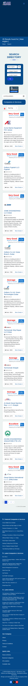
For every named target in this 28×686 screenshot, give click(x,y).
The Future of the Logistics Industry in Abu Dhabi (13, 625)
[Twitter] (14, 682)
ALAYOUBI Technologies (7, 575)
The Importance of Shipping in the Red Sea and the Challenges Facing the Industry (13, 594)
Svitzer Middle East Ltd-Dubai (8, 522)
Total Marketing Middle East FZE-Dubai (10, 548)
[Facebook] (11, 682)
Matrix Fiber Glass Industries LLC (9, 582)
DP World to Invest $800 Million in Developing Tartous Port (12, 607)
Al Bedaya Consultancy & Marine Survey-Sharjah (13, 535)
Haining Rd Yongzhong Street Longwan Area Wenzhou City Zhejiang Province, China (11, 564)
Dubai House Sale (6, 570)
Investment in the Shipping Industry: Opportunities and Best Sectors (13, 629)
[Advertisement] (14, 22)
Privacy (4, 640)
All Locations (5, 661)
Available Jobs (6, 664)
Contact (4, 646)
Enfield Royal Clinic (6, 585)
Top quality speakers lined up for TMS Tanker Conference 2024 (12, 611)
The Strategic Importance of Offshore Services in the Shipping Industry (13, 619)
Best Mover (4, 556)
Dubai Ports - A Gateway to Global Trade (11, 622)
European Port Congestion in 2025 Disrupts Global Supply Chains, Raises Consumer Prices (13, 603)
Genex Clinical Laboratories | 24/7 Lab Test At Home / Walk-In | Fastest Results (14, 579)
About (4, 637)
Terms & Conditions (7, 643)
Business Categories (7, 658)
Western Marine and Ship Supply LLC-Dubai (11, 525)
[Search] (10, 79)
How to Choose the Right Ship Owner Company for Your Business (13, 615)
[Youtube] (17, 682)
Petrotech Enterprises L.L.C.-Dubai (9, 528)
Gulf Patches (5, 573)
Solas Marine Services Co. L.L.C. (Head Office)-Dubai (12, 531)
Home (4, 44)
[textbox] (14, 71)
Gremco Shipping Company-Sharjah (10, 546)
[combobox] (14, 70)
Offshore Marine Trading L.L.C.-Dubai (10, 537)
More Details (18, 146)
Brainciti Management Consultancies (10, 567)
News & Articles (6, 654)
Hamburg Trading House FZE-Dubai (10, 543)
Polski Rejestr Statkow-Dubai (8, 540)
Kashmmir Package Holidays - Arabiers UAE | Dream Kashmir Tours (13, 560)
